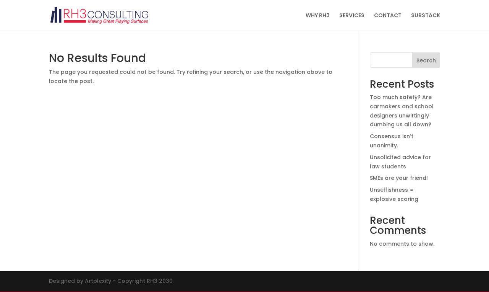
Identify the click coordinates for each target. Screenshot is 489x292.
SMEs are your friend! (399, 178)
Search (426, 60)
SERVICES (351, 16)
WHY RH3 (318, 16)
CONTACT (388, 16)
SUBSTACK (425, 16)
